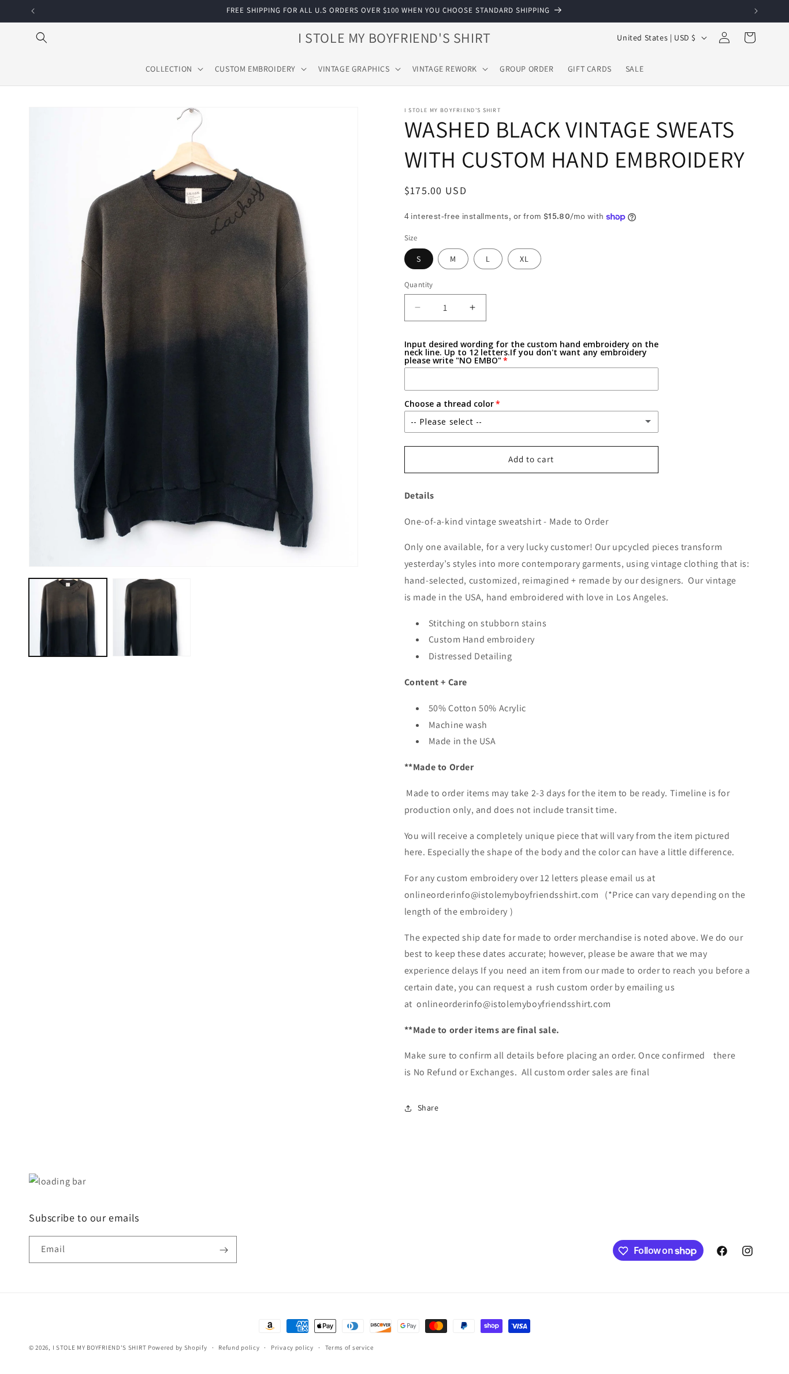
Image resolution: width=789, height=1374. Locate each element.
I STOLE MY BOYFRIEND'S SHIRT (100, 1347)
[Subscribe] (223, 1250)
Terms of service (349, 1347)
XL (524, 259)
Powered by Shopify (177, 1347)
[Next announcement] (756, 11)
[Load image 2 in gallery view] (152, 617)
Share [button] (428, 1107)
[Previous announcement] (33, 11)
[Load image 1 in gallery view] (68, 617)
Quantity (418, 284)
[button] (41, 37)
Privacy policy (292, 1347)
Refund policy (238, 1347)
